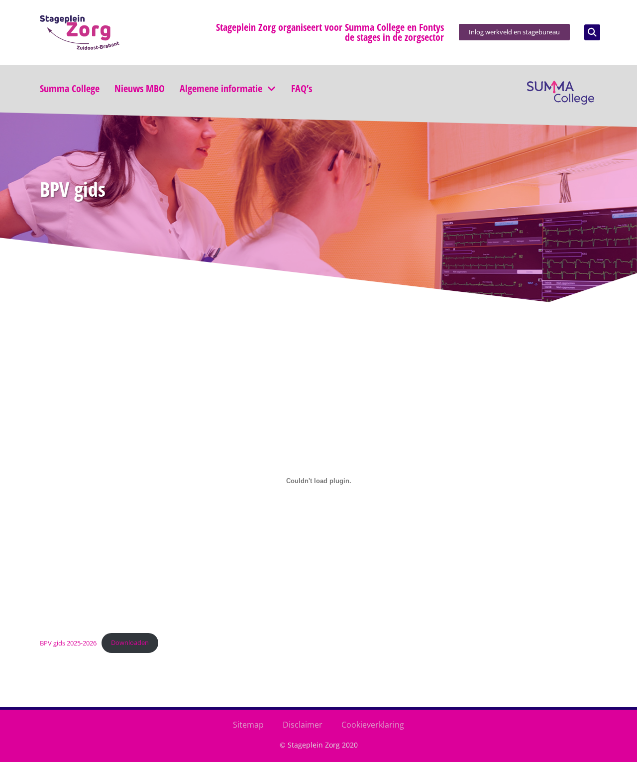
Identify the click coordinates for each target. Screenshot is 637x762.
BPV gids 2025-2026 (68, 642)
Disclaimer (302, 725)
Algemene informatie (221, 89)
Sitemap (248, 725)
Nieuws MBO (139, 89)
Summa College (70, 89)
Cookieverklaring (372, 725)
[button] (592, 32)
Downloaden (130, 642)
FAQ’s (301, 89)
